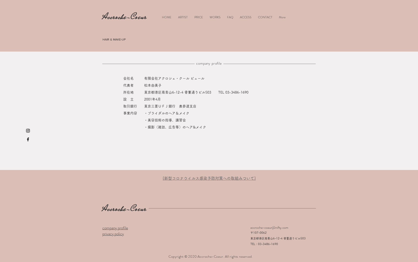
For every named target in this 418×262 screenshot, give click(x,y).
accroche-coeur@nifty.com (269, 227)
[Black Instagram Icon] (27, 130)
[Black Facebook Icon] (27, 139)
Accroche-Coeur (124, 209)
